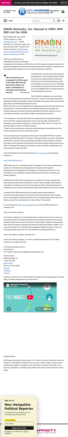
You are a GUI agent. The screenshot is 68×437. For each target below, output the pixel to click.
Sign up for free (19, 428)
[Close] (34, 398)
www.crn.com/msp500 (43, 153)
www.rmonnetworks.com (30, 205)
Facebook (7, 270)
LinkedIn (7, 268)
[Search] (54, 21)
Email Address (10, 420)
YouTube (7, 273)
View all (63, 3)
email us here (8, 263)
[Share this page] (63, 20)
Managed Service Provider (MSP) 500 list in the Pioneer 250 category (16, 51)
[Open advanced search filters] (58, 21)
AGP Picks (6, 3)
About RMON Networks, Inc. (13, 160)
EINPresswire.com (10, 42)
